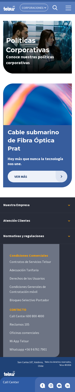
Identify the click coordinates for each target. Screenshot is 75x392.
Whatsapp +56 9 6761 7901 (28, 349)
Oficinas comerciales (24, 333)
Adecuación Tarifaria (24, 270)
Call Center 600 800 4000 (27, 316)
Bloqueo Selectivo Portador (29, 300)
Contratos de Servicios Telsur (30, 262)
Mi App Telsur (19, 341)
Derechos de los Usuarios (27, 278)
